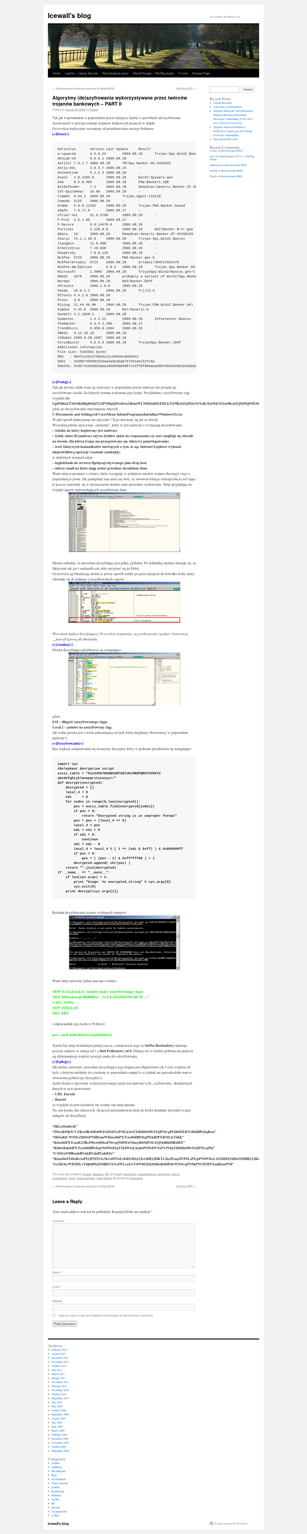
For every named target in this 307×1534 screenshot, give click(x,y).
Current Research (222, 102)
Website (57, 1301)
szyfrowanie (59, 1178)
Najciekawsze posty (115, 73)
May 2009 (56, 1426)
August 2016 (58, 1353)
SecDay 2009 (186, 88)
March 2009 (58, 1430)
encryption (163, 1174)
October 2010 (58, 1394)
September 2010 (60, 1398)
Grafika (55, 1487)
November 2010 (60, 1390)
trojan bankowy (86, 1178)
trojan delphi (104, 1178)
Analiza (87, 1174)
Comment (58, 1221)
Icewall (94, 109)
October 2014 (58, 1366)
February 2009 (59, 1434)
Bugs (54, 1475)
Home (56, 73)
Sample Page (201, 73)
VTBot (55, 1515)
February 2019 (59, 1349)
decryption (130, 1174)
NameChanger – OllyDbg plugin (153, 73)
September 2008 (60, 1450)
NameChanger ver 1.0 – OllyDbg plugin (232, 157)
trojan (71, 1178)
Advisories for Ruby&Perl (227, 106)
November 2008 (60, 1442)
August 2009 (58, 1418)
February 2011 (59, 1386)
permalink (137, 1178)
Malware (98, 1174)
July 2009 (56, 1422)
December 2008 (59, 1438)
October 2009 (58, 1410)
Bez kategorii (58, 1471)
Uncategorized (59, 1511)
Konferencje (58, 1491)
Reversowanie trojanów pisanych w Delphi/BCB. (83, 88)
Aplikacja (56, 1467)
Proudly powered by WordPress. (231, 1523)
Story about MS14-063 (225, 139)
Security (55, 1507)
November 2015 (60, 1362)
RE (107, 1174)
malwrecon (215, 165)
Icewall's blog (69, 15)
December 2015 (59, 1357)
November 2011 (60, 1382)
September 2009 (60, 1414)
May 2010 (56, 1406)
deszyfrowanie (147, 1174)
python (175, 1174)
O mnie (183, 73)
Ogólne (55, 1499)
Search (248, 89)
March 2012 (58, 1374)
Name (57, 1272)
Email (56, 1286)
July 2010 (56, 1402)
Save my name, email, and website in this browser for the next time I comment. (105, 1315)
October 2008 (58, 1446)
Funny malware (59, 1483)
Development (58, 1479)
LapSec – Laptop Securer (81, 73)
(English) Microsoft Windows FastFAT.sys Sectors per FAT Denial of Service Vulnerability (232, 131)
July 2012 (56, 1370)
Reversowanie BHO (231, 150)
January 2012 (58, 1378)
